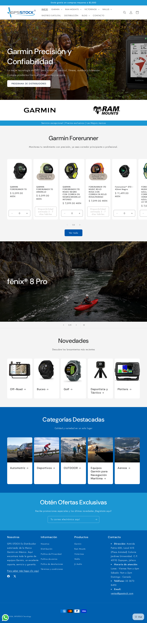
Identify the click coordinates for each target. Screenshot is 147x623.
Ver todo (73, 232)
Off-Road (16, 389)
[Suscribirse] (96, 519)
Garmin (77, 543)
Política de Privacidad (51, 554)
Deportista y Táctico (99, 391)
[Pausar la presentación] (83, 325)
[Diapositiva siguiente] (76, 325)
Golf (66, 389)
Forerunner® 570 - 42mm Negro (124, 188)
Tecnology (27, 616)
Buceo (41, 389)
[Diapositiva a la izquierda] (67, 225)
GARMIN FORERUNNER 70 (18, 188)
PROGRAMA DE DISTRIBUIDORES (28, 83)
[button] (56, 9)
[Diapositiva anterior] (63, 325)
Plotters (123, 389)
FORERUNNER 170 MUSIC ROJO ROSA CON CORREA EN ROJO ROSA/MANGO (98, 192)
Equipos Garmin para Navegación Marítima (99, 473)
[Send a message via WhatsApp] (5, 618)
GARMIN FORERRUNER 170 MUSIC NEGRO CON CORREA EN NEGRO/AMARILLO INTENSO (72, 193)
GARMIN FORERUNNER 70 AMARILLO (44, 189)
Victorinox (79, 554)
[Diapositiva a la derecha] (80, 225)
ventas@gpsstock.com (122, 593)
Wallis (77, 559)
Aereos (122, 468)
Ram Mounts (80, 548)
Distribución (46, 548)
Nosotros (45, 543)
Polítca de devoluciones (52, 564)
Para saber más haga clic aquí (23, 570)
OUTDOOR (71, 468)
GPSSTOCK (18, 616)
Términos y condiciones (52, 569)
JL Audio (78, 564)
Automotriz (17, 468)
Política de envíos (49, 559)
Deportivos (44, 468)
